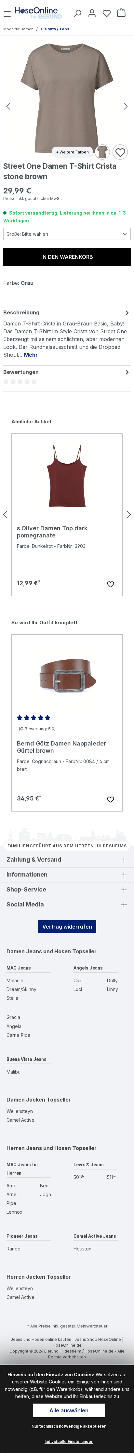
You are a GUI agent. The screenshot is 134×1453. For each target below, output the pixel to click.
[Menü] (8, 13)
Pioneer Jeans (22, 1236)
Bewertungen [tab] (21, 372)
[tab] (67, 333)
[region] (67, 514)
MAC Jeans (19, 968)
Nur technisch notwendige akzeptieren (69, 1426)
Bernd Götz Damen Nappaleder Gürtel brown (61, 747)
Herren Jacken (26, 1277)
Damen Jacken (26, 1099)
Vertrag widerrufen (67, 926)
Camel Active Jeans (95, 1236)
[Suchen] (76, 13)
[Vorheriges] (8, 105)
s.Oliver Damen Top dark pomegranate (52, 532)
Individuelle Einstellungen (69, 1441)
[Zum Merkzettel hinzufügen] (120, 152)
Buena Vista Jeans (27, 1059)
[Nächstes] (126, 105)
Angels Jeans (88, 968)
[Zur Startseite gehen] (38, 13)
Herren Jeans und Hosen (39, 1148)
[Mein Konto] (91, 13)
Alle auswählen (68, 1410)
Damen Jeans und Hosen (39, 951)
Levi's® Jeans (89, 1164)
